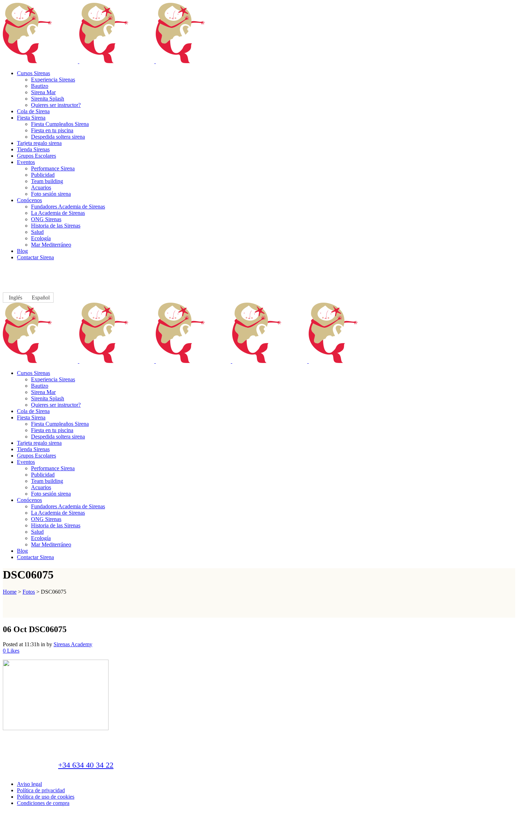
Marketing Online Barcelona (193, 822)
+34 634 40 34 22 (85, 765)
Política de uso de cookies (45, 797)
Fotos (29, 592)
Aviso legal (29, 784)
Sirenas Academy (73, 644)
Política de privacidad (41, 790)
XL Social (157, 822)
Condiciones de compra (43, 803)
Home (10, 592)
